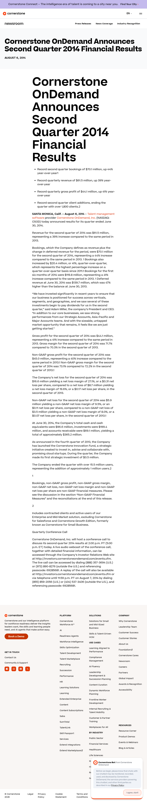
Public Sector (96, 738)
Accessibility (125, 689)
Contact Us (10, 657)
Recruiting (65, 664)
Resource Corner (127, 730)
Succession (66, 670)
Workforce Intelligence (71, 641)
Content (64, 704)
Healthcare (95, 749)
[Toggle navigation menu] (139, 14)
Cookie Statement (60, 796)
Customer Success (128, 632)
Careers (123, 666)
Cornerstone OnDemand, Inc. (76, 218)
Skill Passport (67, 733)
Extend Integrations (70, 744)
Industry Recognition (128, 23)
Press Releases (83, 23)
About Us (123, 644)
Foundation (125, 649)
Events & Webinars (128, 742)
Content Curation (98, 684)
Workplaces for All (98, 727)
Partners (123, 672)
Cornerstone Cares (129, 655)
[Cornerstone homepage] (32, 615)
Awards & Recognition (130, 684)
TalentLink (65, 727)
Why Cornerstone (128, 621)
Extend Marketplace (70, 750)
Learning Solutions (69, 687)
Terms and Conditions (82, 796)
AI (61, 630)
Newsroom (124, 661)
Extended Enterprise (70, 699)
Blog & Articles (126, 748)
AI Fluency (94, 666)
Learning (64, 693)
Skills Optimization (69, 647)
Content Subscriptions (71, 710)
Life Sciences (96, 755)
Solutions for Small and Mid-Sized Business (99, 625)
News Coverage (104, 23)
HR (61, 681)
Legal (30, 794)
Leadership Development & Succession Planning (100, 676)
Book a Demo (16, 636)
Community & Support (16, 662)
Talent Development (70, 653)
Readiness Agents (69, 636)
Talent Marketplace (70, 658)
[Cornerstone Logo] (14, 13)
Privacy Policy (42, 796)
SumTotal (64, 721)
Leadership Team (128, 626)
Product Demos (127, 736)
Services (64, 739)
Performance (67, 676)
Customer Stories (128, 638)
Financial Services (98, 743)
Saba (62, 716)
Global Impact (126, 678)
